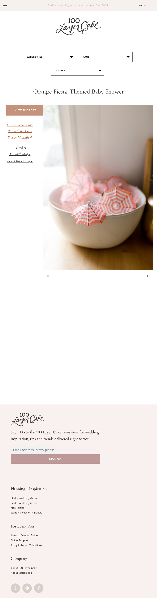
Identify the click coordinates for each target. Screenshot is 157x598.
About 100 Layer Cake (24, 568)
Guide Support (19, 540)
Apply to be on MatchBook (26, 545)
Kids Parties (18, 507)
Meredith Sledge (19, 154)
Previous (49, 275)
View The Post (25, 110)
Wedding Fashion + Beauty (26, 512)
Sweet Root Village (20, 161)
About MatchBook (21, 572)
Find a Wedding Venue (24, 498)
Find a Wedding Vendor (24, 503)
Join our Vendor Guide (24, 535)
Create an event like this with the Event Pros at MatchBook (20, 131)
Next (147, 275)
